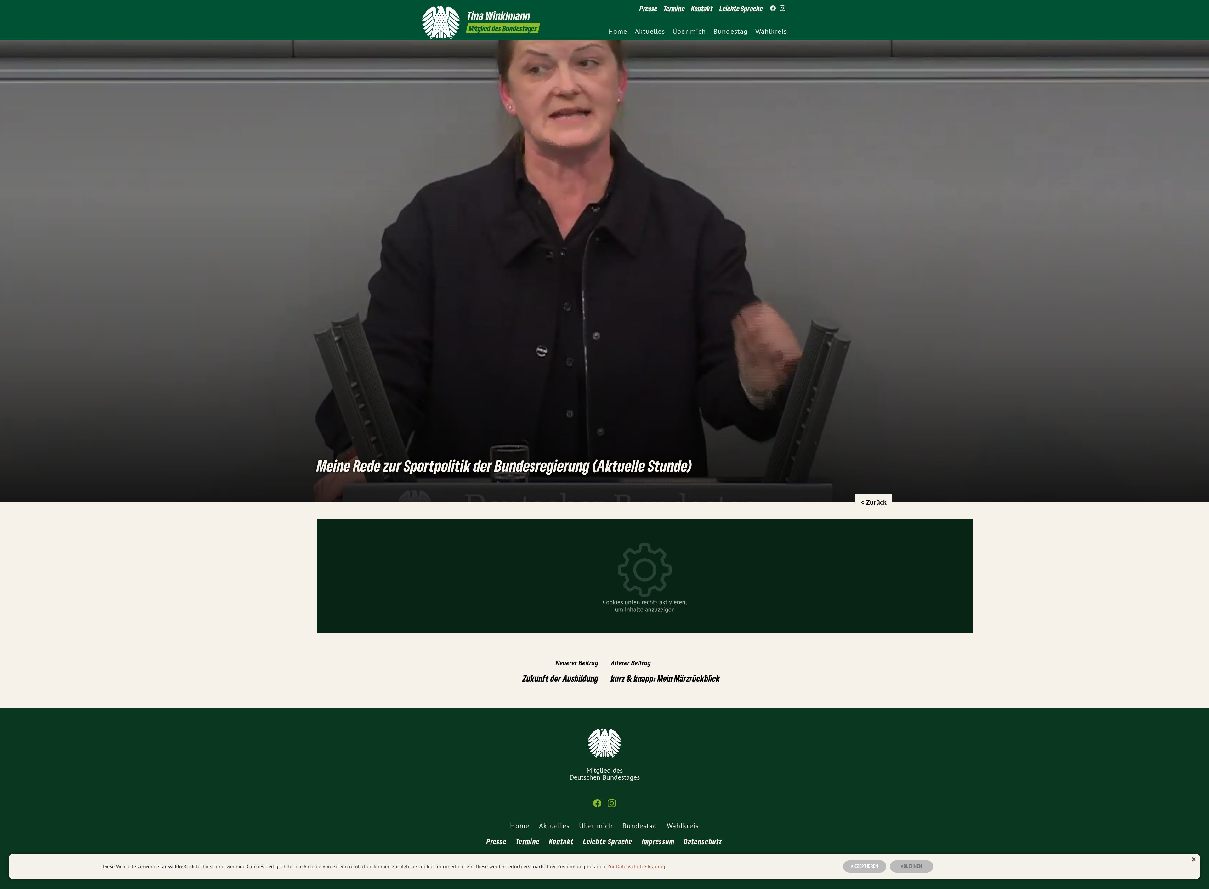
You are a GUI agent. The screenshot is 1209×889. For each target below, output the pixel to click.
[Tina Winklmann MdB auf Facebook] (773, 8)
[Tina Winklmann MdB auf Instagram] (782, 8)
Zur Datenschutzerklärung (636, 866)
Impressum (658, 841)
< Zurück (873, 502)
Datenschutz (703, 841)
